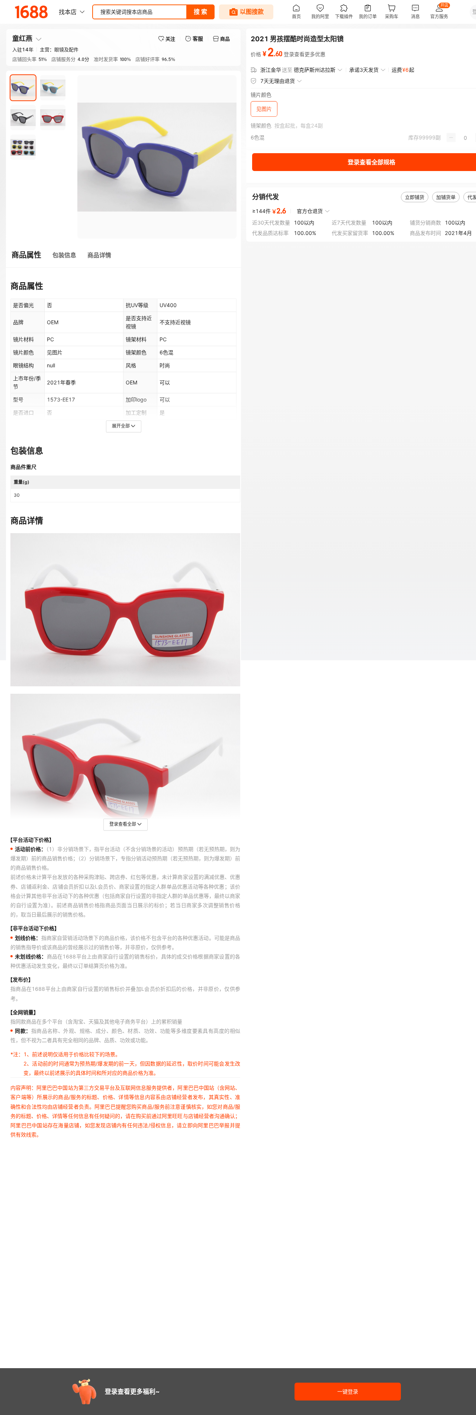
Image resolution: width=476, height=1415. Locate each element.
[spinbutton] (465, 137)
